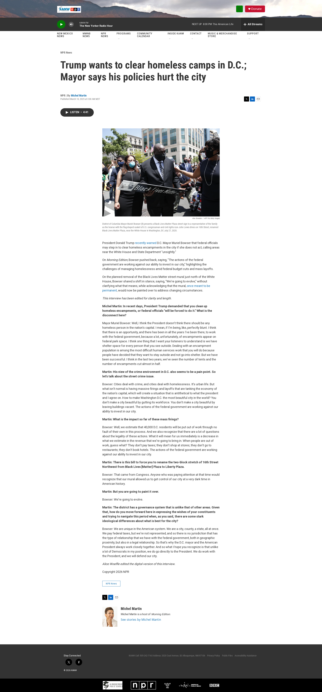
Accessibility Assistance (246, 655)
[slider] (76, 24)
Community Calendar (144, 35)
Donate (256, 9)
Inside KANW (176, 33)
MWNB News (87, 35)
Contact (196, 33)
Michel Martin (79, 95)
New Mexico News (65, 35)
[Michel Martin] (109, 617)
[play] (61, 24)
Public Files (227, 655)
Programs (124, 33)
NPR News (104, 35)
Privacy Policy (213, 655)
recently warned (146, 243)
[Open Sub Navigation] (119, 39)
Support (253, 33)
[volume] (71, 24)
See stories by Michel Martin (141, 619)
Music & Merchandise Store (222, 35)
